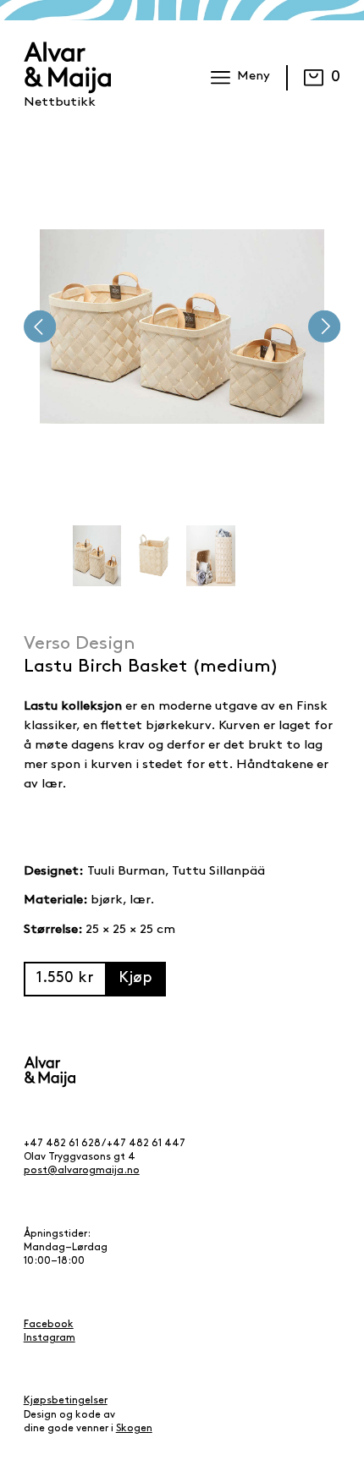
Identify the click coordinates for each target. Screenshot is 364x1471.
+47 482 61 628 (62, 1144)
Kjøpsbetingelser (66, 1401)
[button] (40, 326)
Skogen (134, 1429)
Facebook (49, 1325)
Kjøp (135, 978)
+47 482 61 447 (146, 1144)
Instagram (49, 1338)
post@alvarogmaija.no (82, 1171)
